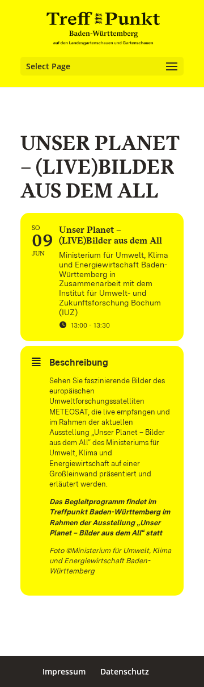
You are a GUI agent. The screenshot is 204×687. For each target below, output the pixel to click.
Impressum (64, 671)
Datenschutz (124, 671)
